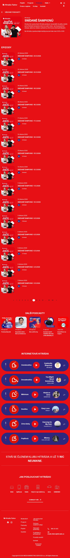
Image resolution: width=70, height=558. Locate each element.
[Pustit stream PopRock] (35, 438)
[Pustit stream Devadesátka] (36, 380)
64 (52, 300)
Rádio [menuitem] (46, 3)
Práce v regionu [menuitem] (25, 6)
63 (49, 300)
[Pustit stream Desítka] (35, 409)
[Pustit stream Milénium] (35, 394)
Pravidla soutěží (38, 537)
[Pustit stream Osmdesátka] (36, 365)
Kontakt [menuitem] (43, 6)
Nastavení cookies (38, 544)
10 (42, 300)
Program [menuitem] (30, 3)
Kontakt (35, 541)
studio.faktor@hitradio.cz (56, 534)
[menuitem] (61, 3)
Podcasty (24, 525)
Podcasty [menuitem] (39, 3)
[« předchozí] (13, 300)
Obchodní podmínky (36, 528)
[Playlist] (64, 365)
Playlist (23, 528)
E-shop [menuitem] (35, 6)
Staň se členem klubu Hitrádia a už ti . (35, 459)
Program (23, 522)
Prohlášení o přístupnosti (37, 533)
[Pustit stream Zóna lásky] (35, 424)
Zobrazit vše (34, 500)
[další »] (56, 300)
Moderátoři (24, 519)
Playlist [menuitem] (22, 3)
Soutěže (23, 532)
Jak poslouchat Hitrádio (38, 519)
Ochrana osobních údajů (38, 524)
